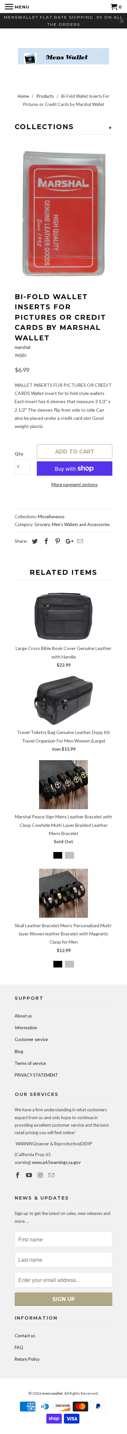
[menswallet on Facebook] (18, 1175)
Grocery (42, 524)
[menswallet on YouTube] (29, 1175)
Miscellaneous (51, 516)
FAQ (19, 1347)
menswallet (52, 1393)
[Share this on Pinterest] (56, 541)
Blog (19, 1051)
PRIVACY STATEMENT (36, 1075)
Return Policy (27, 1359)
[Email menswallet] (52, 1175)
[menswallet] (63, 51)
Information (26, 1027)
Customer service (31, 1039)
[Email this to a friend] (79, 541)
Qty (19, 453)
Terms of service (30, 1063)
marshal (22, 347)
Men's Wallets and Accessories (81, 524)
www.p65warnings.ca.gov (56, 1162)
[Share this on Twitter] (34, 541)
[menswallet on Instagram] (41, 1175)
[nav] (17, 6)
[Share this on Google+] (68, 541)
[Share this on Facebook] (45, 541)
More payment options (74, 484)
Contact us (25, 1335)
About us (23, 1015)
